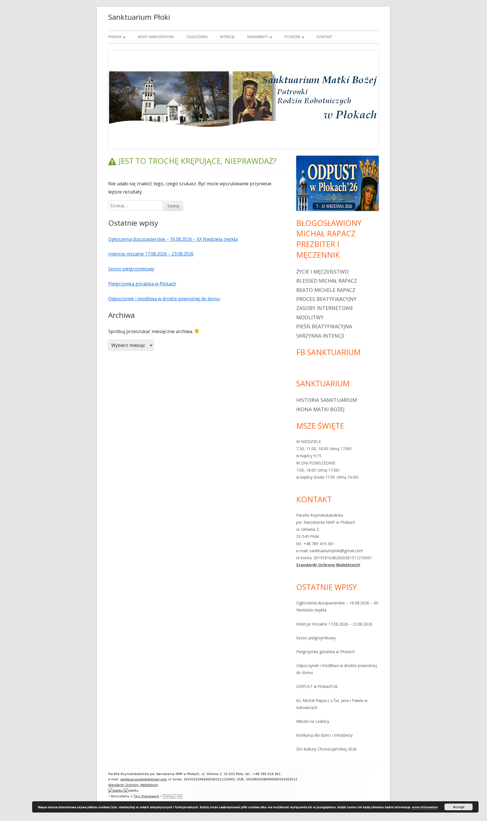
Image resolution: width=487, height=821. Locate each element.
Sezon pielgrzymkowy (131, 269)
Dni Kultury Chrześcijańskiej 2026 (326, 749)
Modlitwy (310, 317)
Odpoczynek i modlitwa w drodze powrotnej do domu (164, 299)
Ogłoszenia (197, 36)
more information (425, 807)
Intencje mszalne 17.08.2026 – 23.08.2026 (151, 254)
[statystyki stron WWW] (115, 791)
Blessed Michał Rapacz (326, 280)
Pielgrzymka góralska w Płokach (142, 284)
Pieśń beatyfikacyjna (324, 326)
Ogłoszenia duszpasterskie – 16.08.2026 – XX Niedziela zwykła (173, 239)
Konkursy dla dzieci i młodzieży (324, 735)
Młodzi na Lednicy (312, 721)
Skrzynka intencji (320, 335)
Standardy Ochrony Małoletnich (328, 564)
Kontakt (324, 36)
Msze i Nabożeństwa (156, 36)
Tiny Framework (146, 796)
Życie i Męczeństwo (322, 271)
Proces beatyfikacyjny (326, 299)
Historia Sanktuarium (326, 400)
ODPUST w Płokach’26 (317, 686)
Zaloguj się (172, 796)
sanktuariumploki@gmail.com (143, 779)
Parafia (114, 36)
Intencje (227, 36)
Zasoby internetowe (324, 308)
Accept (458, 806)
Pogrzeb (292, 36)
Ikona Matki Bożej (320, 409)
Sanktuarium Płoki (139, 17)
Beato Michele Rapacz (325, 290)
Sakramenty (257, 36)
